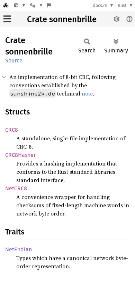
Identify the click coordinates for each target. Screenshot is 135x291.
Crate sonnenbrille (62, 19)
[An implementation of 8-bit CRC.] (20, 5)
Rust (122, 5)
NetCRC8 (16, 188)
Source (13, 60)
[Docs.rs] (6, 5)
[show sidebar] (7, 19)
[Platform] (36, 5)
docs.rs (100, 5)
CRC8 (11, 130)
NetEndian (18, 249)
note (87, 93)
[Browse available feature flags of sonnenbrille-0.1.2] (49, 5)
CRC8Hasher (20, 155)
